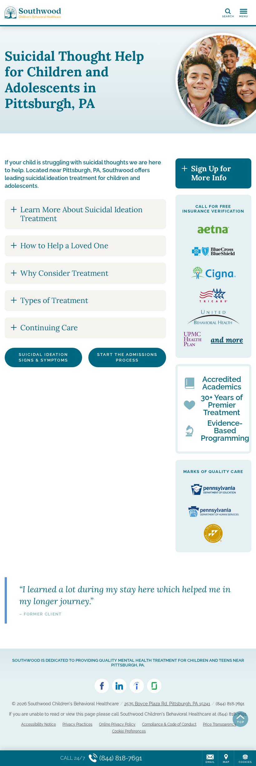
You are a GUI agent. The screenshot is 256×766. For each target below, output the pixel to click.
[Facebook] (102, 686)
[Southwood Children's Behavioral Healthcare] (33, 12)
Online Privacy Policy (117, 724)
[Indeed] (136, 686)
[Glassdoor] (154, 686)
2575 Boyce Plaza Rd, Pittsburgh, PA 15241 (167, 703)
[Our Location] (226, 758)
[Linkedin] (119, 686)
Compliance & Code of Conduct (169, 724)
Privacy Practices (77, 724)
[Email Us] (210, 758)
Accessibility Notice (38, 724)
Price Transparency (219, 724)
